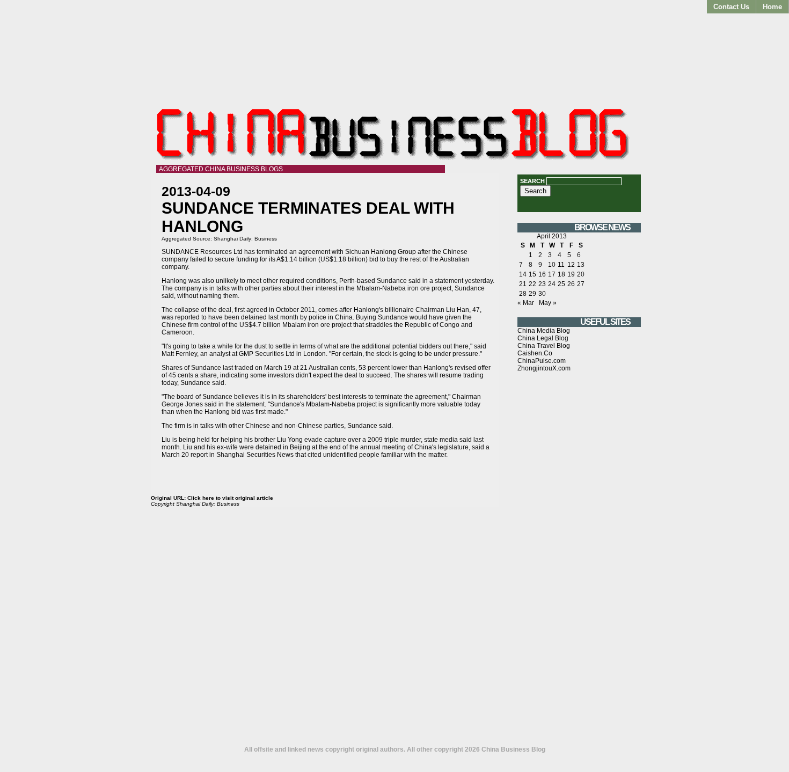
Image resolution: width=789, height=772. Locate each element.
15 (532, 274)
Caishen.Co (534, 353)
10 (552, 264)
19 (571, 274)
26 (571, 284)
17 (552, 274)
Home (772, 7)
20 (581, 274)
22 (532, 284)
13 (581, 264)
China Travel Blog (543, 345)
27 (581, 284)
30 (542, 293)
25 (561, 284)
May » (548, 303)
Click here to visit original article (230, 498)
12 (571, 264)
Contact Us (731, 7)
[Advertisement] (579, 563)
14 (523, 274)
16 (542, 274)
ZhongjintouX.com (544, 368)
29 (532, 293)
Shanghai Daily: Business (245, 239)
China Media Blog (543, 330)
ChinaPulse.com (541, 361)
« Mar (525, 303)
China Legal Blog (542, 338)
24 (552, 284)
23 (542, 284)
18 (561, 274)
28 (523, 293)
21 (523, 284)
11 (561, 264)
